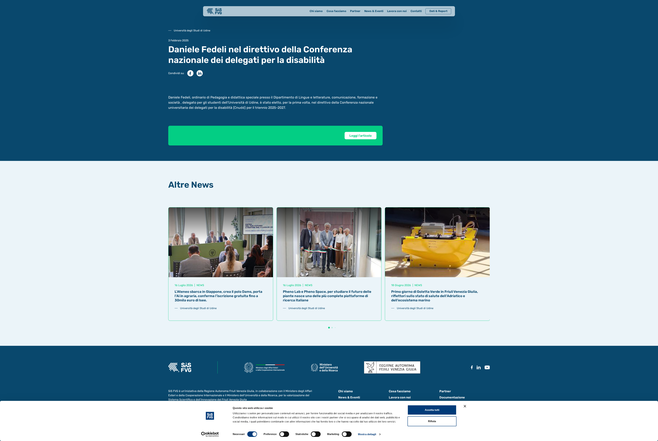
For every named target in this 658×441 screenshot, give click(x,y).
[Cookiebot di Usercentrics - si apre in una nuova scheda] (210, 434)
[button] (329, 327)
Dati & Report (438, 11)
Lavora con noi (397, 11)
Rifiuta (432, 421)
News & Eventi (373, 11)
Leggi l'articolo (360, 136)
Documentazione (452, 397)
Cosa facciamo (336, 11)
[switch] (284, 434)
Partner (355, 11)
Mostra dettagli (367, 434)
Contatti (416, 11)
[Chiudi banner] (465, 406)
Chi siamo (316, 11)
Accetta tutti (432, 409)
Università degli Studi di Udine (198, 308)
